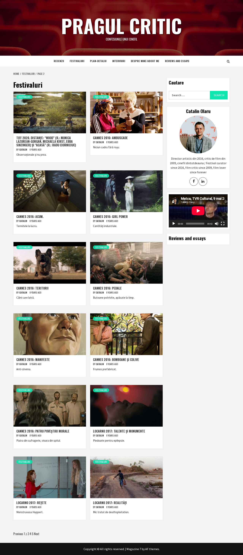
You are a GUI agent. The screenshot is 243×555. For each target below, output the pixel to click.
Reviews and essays (177, 61)
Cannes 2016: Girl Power (110, 216)
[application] (198, 210)
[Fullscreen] (223, 224)
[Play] (174, 224)
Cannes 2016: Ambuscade (110, 138)
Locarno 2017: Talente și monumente (119, 431)
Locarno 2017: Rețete (31, 502)
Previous (18, 534)
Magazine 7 (133, 549)
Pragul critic (121, 26)
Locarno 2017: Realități (110, 502)
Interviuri (118, 61)
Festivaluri (77, 61)
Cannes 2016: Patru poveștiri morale (42, 431)
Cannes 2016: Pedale (107, 288)
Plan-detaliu (98, 61)
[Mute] (217, 224)
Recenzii (59, 61)
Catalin (23, 149)
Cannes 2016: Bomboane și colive (116, 359)
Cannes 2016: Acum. (29, 216)
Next (36, 534)
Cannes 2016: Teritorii (32, 288)
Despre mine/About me (145, 61)
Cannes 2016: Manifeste (33, 359)
